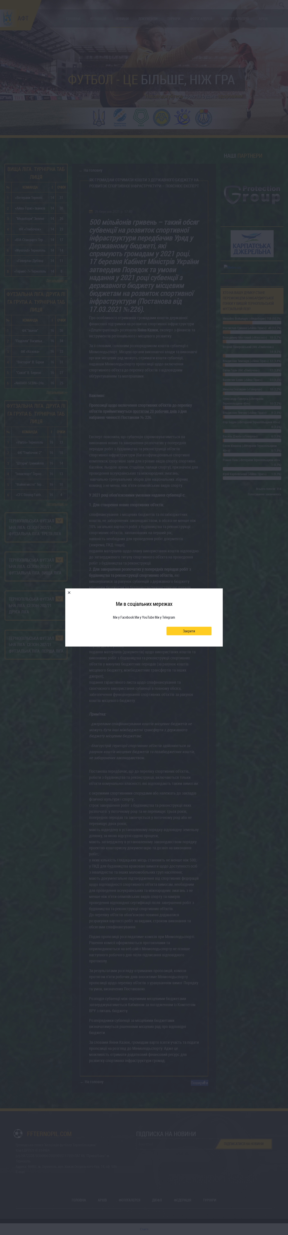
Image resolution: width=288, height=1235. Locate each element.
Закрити (189, 631)
